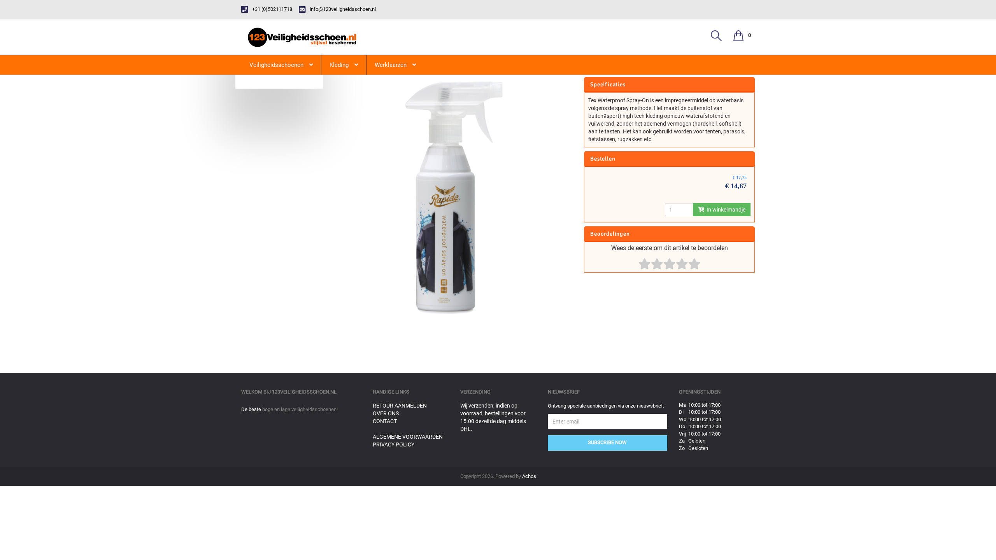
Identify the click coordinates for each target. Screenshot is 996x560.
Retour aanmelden (400, 405)
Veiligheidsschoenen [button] (276, 64)
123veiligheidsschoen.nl (304, 392)
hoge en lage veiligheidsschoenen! (300, 409)
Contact (385, 421)
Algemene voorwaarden (408, 437)
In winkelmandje (724, 209)
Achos (529, 476)
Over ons (386, 413)
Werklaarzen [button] (391, 64)
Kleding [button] (339, 64)
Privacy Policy (393, 444)
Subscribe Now (607, 442)
